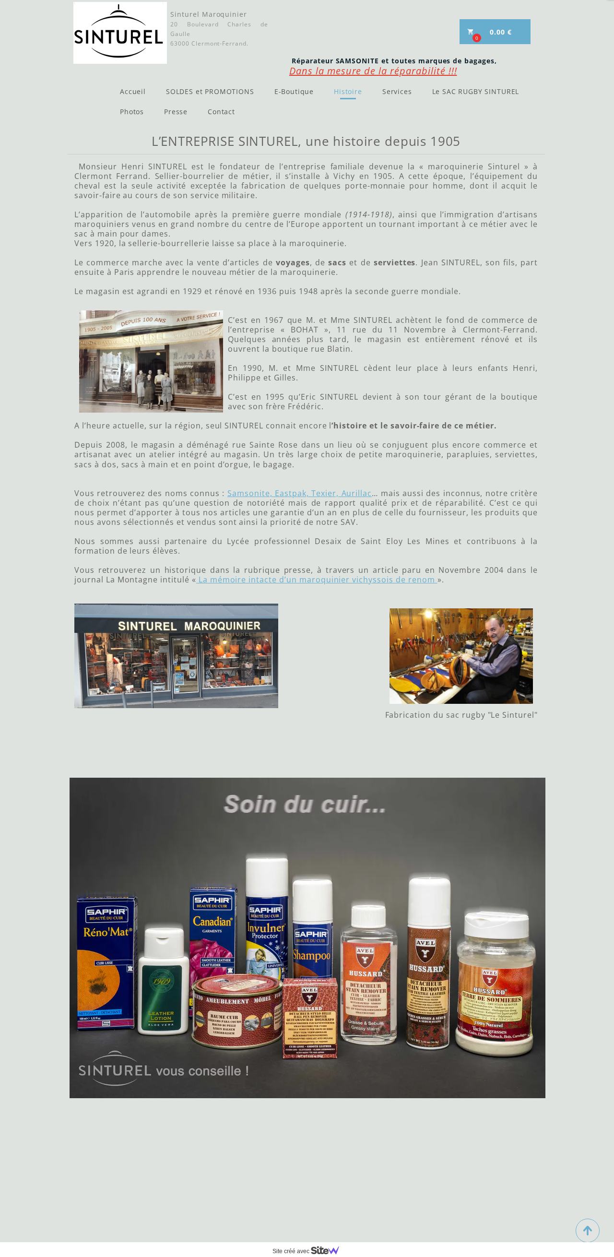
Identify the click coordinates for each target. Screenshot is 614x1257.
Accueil (133, 91)
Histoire (348, 91)
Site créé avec (291, 1251)
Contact (221, 111)
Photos (132, 111)
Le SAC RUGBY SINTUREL (476, 91)
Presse (176, 111)
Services (397, 91)
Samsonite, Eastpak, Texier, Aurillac (299, 493)
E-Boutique (294, 91)
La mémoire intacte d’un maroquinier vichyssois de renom (316, 579)
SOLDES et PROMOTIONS (210, 91)
